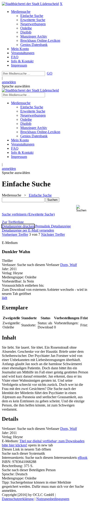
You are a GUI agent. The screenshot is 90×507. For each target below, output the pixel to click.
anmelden (9, 82)
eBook (82, 457)
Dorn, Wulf (68, 265)
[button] (82, 208)
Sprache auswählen (16, 86)
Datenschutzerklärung (18, 499)
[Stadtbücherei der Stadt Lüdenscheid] (30, 4)
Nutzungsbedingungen (52, 499)
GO (49, 73)
